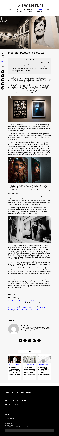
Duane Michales (24, 308)
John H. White (39, 308)
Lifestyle (28, 9)
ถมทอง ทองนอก (26, 325)
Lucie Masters (24, 306)
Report (10, 9)
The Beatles (18, 310)
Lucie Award (15, 306)
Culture (39, 9)
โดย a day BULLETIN (29, 378)
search (56, 7)
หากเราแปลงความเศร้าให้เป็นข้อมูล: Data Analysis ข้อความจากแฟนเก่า (44, 372)
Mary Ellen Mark (13, 308)
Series (30, 12)
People (48, 9)
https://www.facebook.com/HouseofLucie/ (21, 301)
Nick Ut (31, 308)
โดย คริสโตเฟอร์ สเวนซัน (15, 378)
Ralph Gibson (26, 310)
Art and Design (14, 364)
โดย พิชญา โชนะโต (42, 378)
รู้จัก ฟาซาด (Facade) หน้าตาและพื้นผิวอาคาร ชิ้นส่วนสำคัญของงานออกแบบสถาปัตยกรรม (29, 372)
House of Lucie (36, 310)
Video (39, 12)
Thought (21, 12)
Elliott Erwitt (33, 306)
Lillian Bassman (43, 306)
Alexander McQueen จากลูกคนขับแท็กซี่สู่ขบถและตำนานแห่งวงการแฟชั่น (14, 371)
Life (18, 9)
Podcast (24, 400)
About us (37, 397)
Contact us (47, 397)
